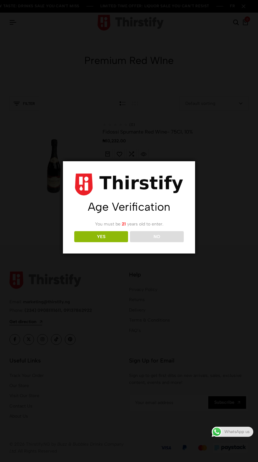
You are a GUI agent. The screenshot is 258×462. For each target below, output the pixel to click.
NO (157, 236)
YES (101, 236)
